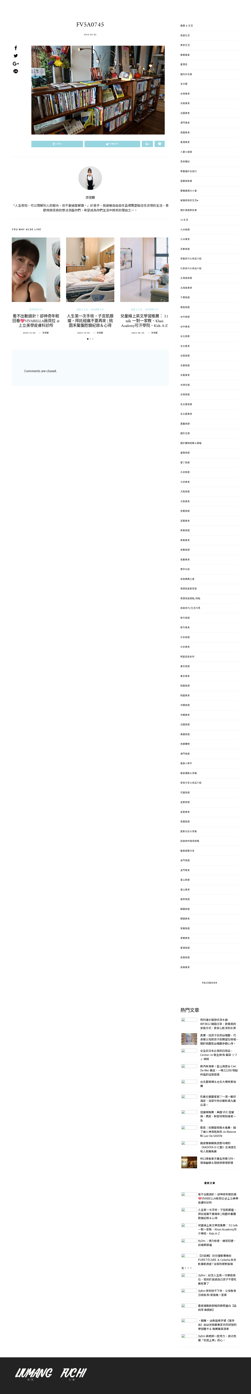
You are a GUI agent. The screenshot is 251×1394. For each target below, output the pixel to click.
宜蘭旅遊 (185, 511)
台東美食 (185, 375)
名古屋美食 (186, 414)
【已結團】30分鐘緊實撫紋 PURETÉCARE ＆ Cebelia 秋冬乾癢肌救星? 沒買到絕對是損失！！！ (208, 1262)
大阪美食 (185, 501)
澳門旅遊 (185, 754)
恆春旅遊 (185, 550)
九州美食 (185, 239)
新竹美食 (185, 627)
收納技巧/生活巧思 (190, 608)
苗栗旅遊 (185, 802)
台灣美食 (185, 94)
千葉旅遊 (185, 297)
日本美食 (185, 647)
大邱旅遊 (185, 472)
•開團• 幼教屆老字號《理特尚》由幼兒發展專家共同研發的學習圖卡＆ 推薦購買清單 (217, 1325)
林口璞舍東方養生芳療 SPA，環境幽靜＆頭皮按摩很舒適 (218, 1161)
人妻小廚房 (186, 152)
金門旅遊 (185, 860)
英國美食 (185, 132)
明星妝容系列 (187, 657)
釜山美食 (185, 889)
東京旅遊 (185, 666)
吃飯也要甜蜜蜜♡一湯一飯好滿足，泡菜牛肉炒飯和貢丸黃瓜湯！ (218, 1101)
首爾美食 (185, 938)
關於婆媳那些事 (188, 210)
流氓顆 (90, 198)
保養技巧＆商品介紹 (191, 258)
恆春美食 (185, 559)
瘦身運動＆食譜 (188, 773)
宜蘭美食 (185, 521)
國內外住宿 (186, 74)
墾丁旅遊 (185, 462)
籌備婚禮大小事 (188, 191)
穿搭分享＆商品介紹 (191, 783)
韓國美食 (185, 919)
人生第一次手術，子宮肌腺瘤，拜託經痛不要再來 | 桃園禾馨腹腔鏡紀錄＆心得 (90, 321)
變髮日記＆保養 (188, 831)
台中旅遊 (185, 317)
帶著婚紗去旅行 (188, 171)
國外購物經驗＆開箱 (191, 443)
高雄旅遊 (185, 957)
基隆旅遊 (185, 453)
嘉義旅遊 (185, 424)
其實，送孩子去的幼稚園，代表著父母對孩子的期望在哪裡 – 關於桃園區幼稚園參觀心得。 (219, 1039)
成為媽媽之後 (97, 309)
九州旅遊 (185, 229)
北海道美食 (186, 288)
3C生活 (184, 220)
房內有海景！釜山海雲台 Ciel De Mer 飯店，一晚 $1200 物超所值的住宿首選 (219, 1070)
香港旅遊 (185, 948)
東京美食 (185, 676)
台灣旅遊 (185, 394)
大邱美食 (185, 482)
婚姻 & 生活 (82, 309)
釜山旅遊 (185, 880)
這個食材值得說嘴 (189, 841)
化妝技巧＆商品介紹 (191, 268)
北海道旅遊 (186, 278)
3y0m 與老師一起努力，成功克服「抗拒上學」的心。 (217, 1338)
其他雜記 (185, 161)
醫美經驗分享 (35, 309)
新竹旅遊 (185, 618)
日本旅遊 (185, 637)
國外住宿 (185, 433)
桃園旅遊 (185, 686)
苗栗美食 (185, 812)
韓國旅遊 (185, 909)
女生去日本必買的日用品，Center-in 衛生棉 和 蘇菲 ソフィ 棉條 (218, 1055)
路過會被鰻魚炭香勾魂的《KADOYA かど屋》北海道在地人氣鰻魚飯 (218, 1147)
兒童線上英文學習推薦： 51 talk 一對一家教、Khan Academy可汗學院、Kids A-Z (144, 321)
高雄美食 (185, 967)
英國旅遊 (185, 821)
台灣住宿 (185, 385)
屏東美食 (185, 540)
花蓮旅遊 (185, 792)
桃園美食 (185, 695)
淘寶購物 (185, 744)
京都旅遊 (185, 249)
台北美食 (185, 346)
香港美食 (185, 142)
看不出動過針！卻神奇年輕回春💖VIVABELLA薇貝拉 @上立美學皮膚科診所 (36, 321)
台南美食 (185, 103)
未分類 (183, 84)
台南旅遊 (185, 356)
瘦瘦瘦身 (185, 55)
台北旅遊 (185, 336)
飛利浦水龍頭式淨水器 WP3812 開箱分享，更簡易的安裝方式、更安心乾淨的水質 (218, 1024)
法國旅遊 (185, 724)
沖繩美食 (185, 715)
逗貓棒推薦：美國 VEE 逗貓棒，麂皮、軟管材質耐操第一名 (218, 1116)
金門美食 (185, 870)
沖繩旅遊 (185, 705)
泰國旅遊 (185, 734)
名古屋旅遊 (186, 404)
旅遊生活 (185, 35)
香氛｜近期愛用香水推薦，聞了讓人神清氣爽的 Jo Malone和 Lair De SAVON (218, 1132)
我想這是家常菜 (188, 588)
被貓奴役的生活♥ (189, 200)
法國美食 (185, 113)
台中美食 (185, 327)
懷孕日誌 (185, 569)
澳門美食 (185, 123)
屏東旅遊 (185, 530)
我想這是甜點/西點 (190, 598)
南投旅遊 (185, 307)
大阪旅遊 (185, 491)
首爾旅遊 (185, 928)
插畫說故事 (186, 181)
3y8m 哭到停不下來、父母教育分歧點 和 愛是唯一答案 (217, 1293)
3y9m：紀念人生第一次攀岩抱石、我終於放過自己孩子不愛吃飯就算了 (217, 1279)
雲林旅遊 (185, 899)
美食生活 (185, 45)
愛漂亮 (183, 64)
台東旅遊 (185, 365)
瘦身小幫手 (186, 763)
